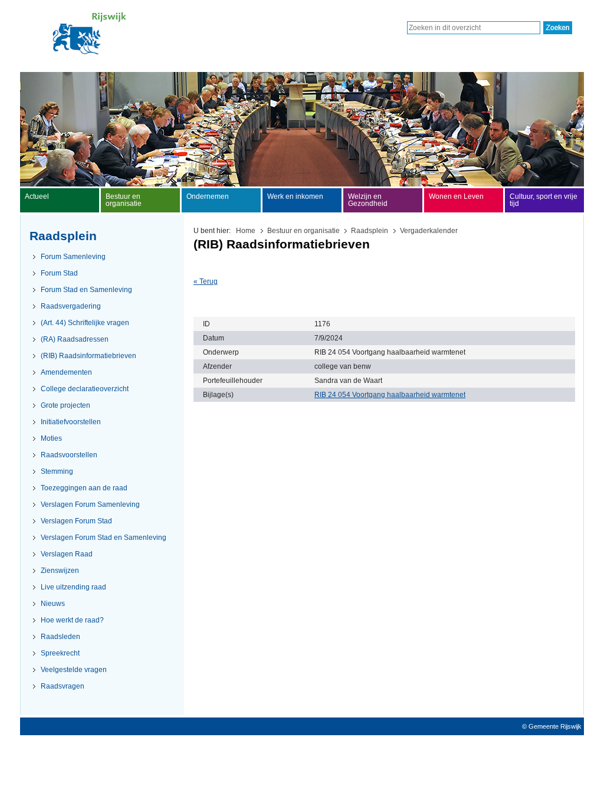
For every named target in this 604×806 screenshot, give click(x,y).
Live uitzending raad (73, 587)
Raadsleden (60, 637)
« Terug (205, 281)
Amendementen (66, 372)
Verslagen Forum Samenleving (90, 504)
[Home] (89, 52)
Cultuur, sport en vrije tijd (543, 200)
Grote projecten (65, 405)
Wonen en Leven (456, 196)
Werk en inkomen (295, 196)
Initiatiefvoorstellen (71, 422)
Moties (51, 438)
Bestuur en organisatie (303, 231)
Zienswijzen (60, 570)
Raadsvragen (62, 686)
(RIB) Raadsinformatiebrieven (88, 356)
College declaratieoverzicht (85, 389)
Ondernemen (207, 196)
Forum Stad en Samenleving (86, 290)
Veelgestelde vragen (74, 670)
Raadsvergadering (71, 306)
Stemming (57, 471)
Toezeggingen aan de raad (84, 488)
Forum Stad (59, 273)
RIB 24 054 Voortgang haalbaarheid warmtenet (389, 395)
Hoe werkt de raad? (72, 620)
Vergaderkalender (429, 231)
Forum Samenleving (73, 257)
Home (245, 231)
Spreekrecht (60, 653)
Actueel (37, 196)
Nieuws (53, 603)
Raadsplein (369, 231)
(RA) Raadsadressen (75, 339)
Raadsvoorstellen (69, 455)
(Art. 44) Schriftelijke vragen (85, 323)
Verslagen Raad (67, 554)
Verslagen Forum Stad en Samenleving (103, 537)
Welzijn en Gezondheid (368, 200)
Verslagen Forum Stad (76, 521)
